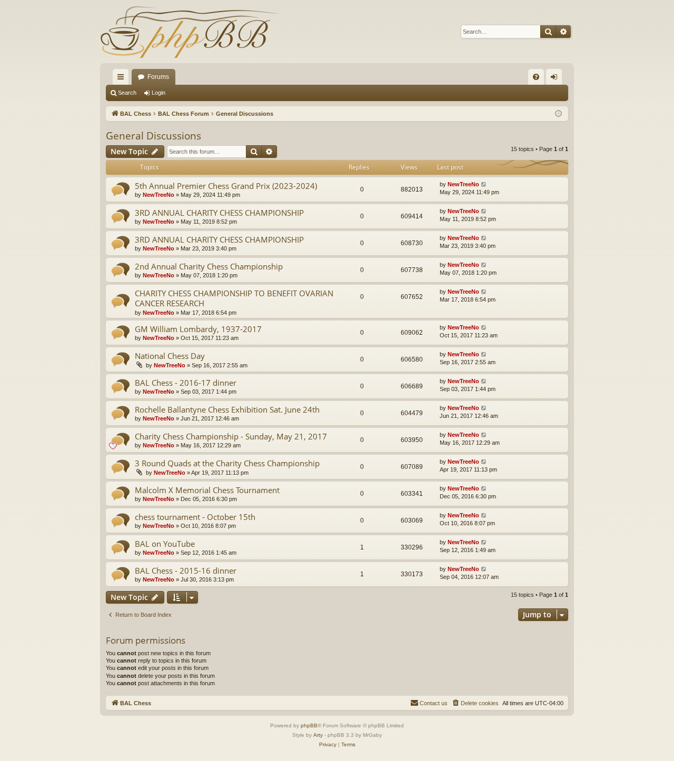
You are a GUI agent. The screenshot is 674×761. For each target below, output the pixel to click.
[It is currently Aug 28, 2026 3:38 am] (558, 114)
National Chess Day (170, 356)
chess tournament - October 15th (195, 517)
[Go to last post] (484, 184)
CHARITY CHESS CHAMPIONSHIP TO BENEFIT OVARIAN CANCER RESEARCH (234, 298)
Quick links (122, 79)
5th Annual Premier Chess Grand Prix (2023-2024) (226, 186)
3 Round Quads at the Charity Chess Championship (227, 463)
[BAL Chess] (189, 31)
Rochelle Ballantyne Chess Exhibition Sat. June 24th (227, 409)
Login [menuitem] (556, 79)
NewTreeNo (158, 195)
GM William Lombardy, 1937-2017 (198, 329)
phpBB (309, 725)
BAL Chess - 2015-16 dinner (185, 570)
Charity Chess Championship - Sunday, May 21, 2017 (231, 436)
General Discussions (153, 136)
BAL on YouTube (165, 543)
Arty (318, 735)
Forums (158, 77)
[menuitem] (536, 77)
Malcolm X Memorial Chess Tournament (207, 490)
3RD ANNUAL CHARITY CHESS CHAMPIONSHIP (219, 212)
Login (158, 92)
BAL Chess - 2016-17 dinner (185, 382)
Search (127, 92)
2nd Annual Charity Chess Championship (209, 266)
